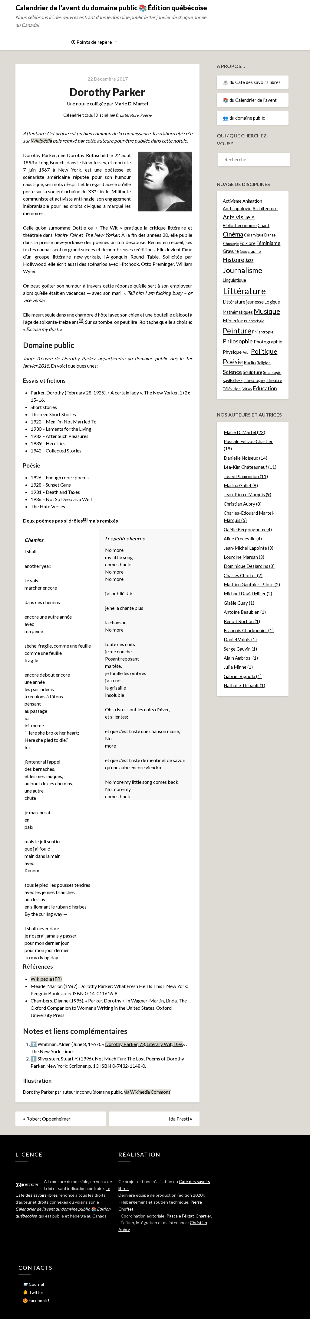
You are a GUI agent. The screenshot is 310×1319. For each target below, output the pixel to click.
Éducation (265, 388)
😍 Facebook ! (36, 1300)
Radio (250, 362)
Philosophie (238, 341)
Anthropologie (237, 208)
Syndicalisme (232, 381)
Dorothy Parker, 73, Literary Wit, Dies (144, 1044)
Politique (264, 351)
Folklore (248, 243)
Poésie (146, 115)
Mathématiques (238, 312)
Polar (246, 352)
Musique (267, 311)
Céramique (253, 235)
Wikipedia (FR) (46, 979)
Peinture (237, 330)
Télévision (232, 388)
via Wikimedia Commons (147, 1092)
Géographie (250, 251)
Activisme (232, 201)
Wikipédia (41, 140)
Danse (269, 235)
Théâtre (273, 380)
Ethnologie (231, 244)
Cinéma (233, 234)
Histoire (233, 259)
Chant (263, 225)
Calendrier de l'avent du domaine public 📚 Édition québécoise (111, 8)
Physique (232, 352)
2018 (88, 115)
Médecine (233, 320)
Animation (252, 201)
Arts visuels (239, 216)
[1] (81, 320)
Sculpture (252, 372)
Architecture (265, 208)
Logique (272, 301)
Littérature (129, 115)
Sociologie (272, 372)
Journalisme (242, 270)
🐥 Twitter (33, 1292)
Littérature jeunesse (243, 301)
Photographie (268, 341)
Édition (247, 389)
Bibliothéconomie (240, 225)
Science (232, 371)
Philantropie (262, 332)
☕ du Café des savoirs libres (252, 82)
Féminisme (268, 243)
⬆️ (34, 1044)
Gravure (231, 251)
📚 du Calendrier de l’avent (250, 100)
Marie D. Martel (131, 103)
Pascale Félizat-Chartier (189, 1215)
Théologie (254, 380)
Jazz (249, 260)
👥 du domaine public (244, 118)
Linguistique (234, 280)
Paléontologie (254, 321)
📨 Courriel (33, 1284)
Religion (264, 362)
